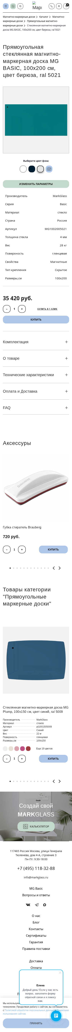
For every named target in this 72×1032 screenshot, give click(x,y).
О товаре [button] (11, 358)
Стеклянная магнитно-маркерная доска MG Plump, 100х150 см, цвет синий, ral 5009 (35, 709)
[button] (59, 6)
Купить (53, 549)
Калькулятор (39, 826)
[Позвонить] (52, 6)
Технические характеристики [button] (28, 375)
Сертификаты (36, 935)
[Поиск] (20, 6)
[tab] (10, 568)
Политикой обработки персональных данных (29, 1010)
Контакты (36, 929)
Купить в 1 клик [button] (47, 309)
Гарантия (36, 942)
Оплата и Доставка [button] (20, 391)
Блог (36, 922)
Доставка (36, 961)
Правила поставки (36, 949)
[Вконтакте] (28, 904)
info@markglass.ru (36, 877)
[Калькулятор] (13, 6)
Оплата (36, 968)
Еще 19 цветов (44, 748)
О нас (36, 916)
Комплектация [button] (15, 342)
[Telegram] (37, 904)
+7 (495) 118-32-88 (36, 868)
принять (36, 1023)
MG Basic (36, 888)
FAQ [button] (7, 408)
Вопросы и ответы (36, 895)
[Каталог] (6, 6)
